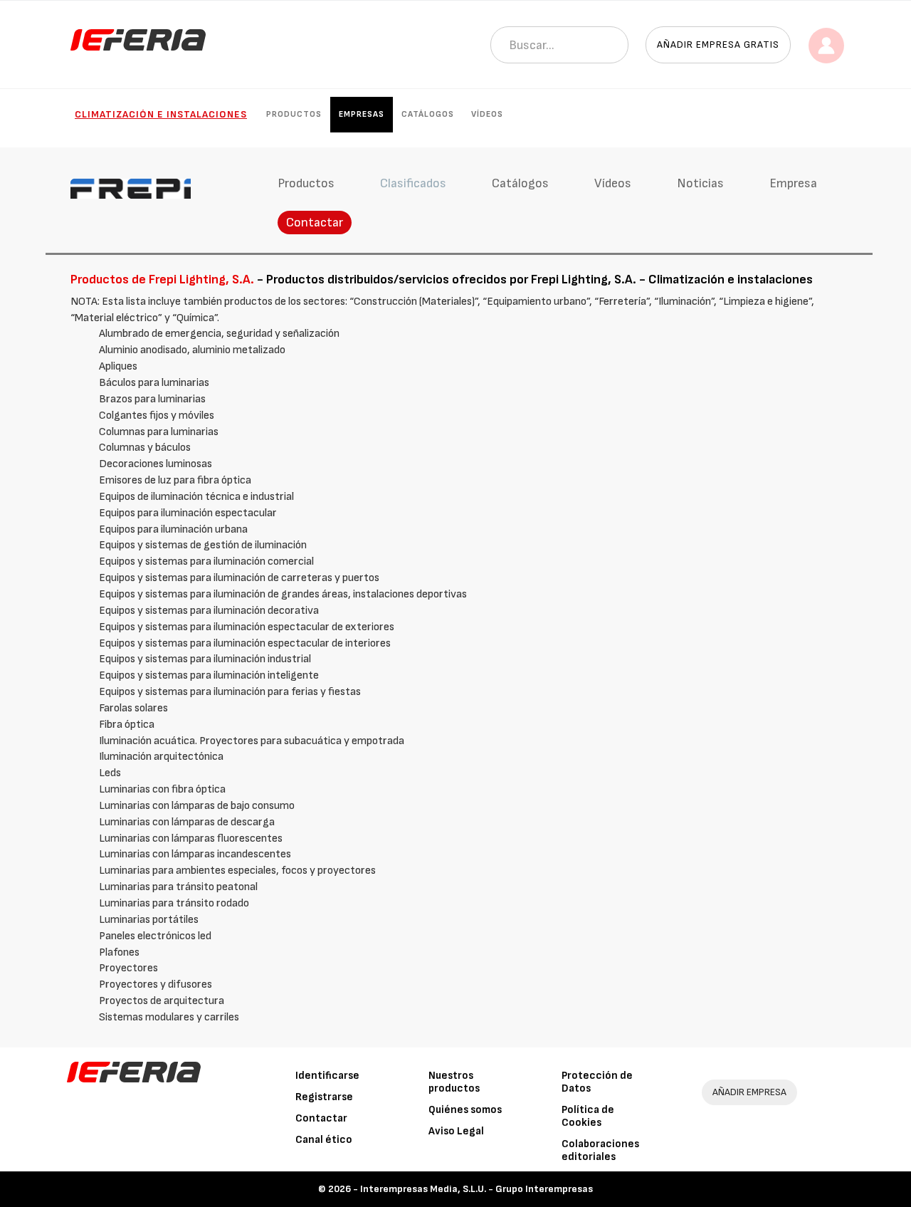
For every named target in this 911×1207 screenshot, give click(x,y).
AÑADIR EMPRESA (749, 1092)
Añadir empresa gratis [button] (718, 44)
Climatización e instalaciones (161, 114)
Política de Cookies (588, 1116)
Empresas (361, 114)
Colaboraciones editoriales (600, 1150)
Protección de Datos (597, 1082)
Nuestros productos (454, 1082)
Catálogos (427, 114)
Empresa (793, 183)
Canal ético (323, 1139)
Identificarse (327, 1075)
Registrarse (324, 1097)
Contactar (314, 222)
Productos (294, 114)
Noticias (700, 183)
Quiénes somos (465, 1110)
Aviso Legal (456, 1131)
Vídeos (487, 114)
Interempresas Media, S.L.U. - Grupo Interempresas (476, 1189)
